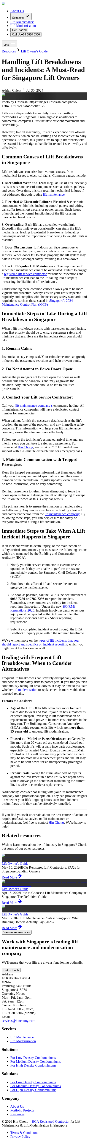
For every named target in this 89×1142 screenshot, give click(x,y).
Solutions (18, 17)
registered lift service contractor (25, 274)
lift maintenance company (62, 514)
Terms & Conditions (24, 1132)
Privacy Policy (20, 1136)
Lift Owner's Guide (34, 51)
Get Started (19, 30)
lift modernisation (25, 689)
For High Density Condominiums (33, 1065)
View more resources (16, 932)
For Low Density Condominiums (33, 1057)
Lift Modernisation (23, 26)
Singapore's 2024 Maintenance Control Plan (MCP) (37, 302)
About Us (17, 11)
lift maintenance (54, 194)
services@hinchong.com (18, 1020)
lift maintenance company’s (33, 405)
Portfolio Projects (22, 1110)
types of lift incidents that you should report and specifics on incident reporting (40, 642)
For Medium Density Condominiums (35, 1061)
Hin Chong (25, 447)
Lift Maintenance (22, 22)
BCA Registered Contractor (51, 1121)
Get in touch (11, 970)
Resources (9, 51)
